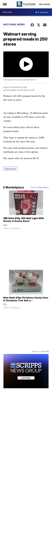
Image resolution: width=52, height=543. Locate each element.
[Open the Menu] (4, 4)
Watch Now (44, 4)
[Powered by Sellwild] (45, 351)
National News (14, 24)
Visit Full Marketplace (40, 187)
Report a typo (10, 168)
